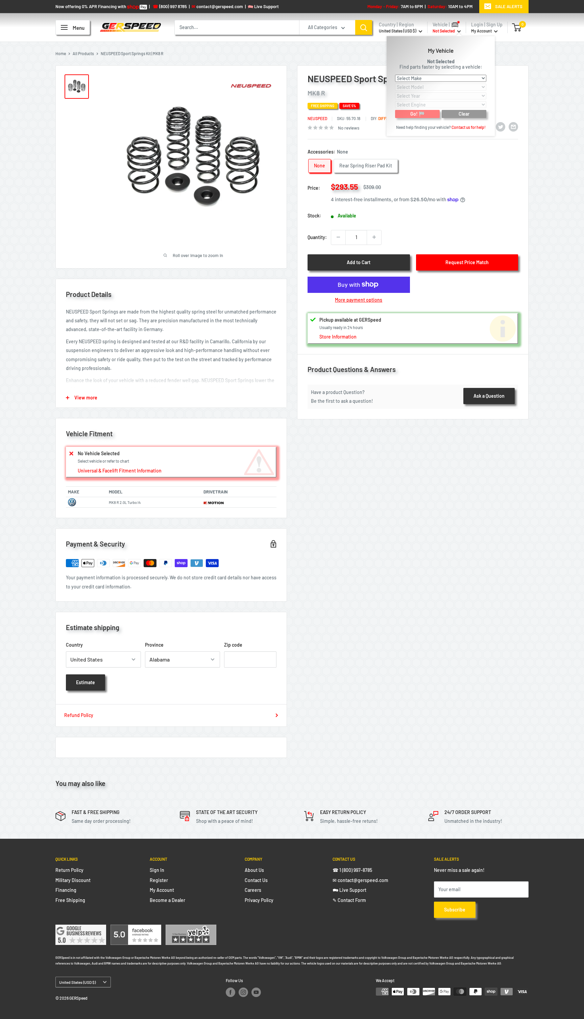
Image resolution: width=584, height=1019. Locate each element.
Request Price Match (467, 262)
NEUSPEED (317, 118)
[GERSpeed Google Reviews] (80, 929)
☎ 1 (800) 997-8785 (352, 870)
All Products (83, 53)
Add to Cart (358, 262)
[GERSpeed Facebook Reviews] (136, 929)
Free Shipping (70, 900)
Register (159, 880)
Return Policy (69, 870)
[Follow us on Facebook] (230, 992)
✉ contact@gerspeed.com (360, 880)
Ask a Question (489, 395)
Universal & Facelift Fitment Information (120, 470)
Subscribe (454, 909)
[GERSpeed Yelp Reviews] (191, 929)
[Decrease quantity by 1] (338, 237)
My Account (481, 30)
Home (60, 53)
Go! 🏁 (417, 113)
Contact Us (256, 880)
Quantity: (317, 237)
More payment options (358, 299)
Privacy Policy (259, 900)
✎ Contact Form (349, 900)
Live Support (263, 6)
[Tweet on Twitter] (500, 126)
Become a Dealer (167, 900)
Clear (464, 113)
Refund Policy (78, 715)
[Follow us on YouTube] (256, 992)
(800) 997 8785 (170, 6)
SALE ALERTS (508, 6)
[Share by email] (513, 126)
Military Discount (73, 880)
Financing (65, 890)
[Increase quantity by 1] (374, 237)
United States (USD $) (77, 982)
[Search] (363, 27)
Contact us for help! (469, 126)
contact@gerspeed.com (217, 6)
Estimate (85, 682)
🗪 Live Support (349, 890)
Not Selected (441, 61)
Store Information (338, 337)
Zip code (233, 645)
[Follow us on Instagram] (243, 992)
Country (74, 645)
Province (154, 645)
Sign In (157, 870)
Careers (253, 890)
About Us (254, 870)
